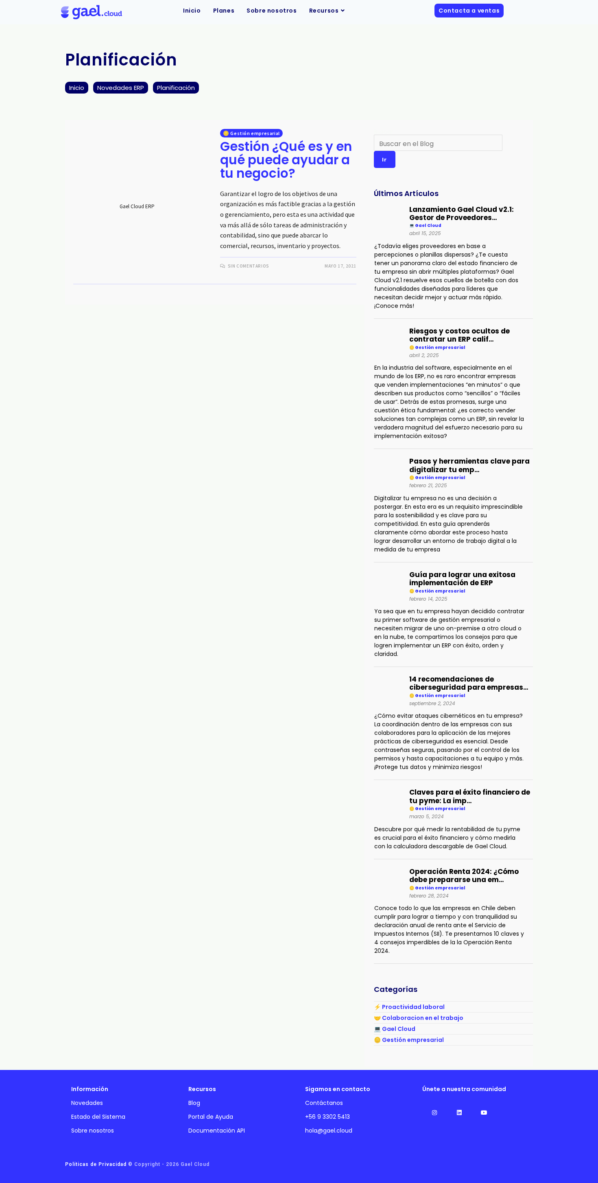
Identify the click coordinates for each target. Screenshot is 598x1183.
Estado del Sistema (98, 1117)
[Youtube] (484, 1112)
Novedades (87, 1103)
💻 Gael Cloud (394, 1029)
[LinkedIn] (459, 1112)
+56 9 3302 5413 (327, 1117)
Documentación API (216, 1130)
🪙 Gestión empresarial (251, 133)
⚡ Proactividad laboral (409, 1007)
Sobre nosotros (92, 1130)
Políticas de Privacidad (96, 1164)
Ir (384, 159)
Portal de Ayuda (210, 1117)
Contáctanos (324, 1103)
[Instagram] (434, 1112)
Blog (194, 1103)
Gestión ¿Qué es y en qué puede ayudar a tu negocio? (286, 159)
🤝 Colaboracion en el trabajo (418, 1018)
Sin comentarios (248, 266)
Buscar (383, 132)
